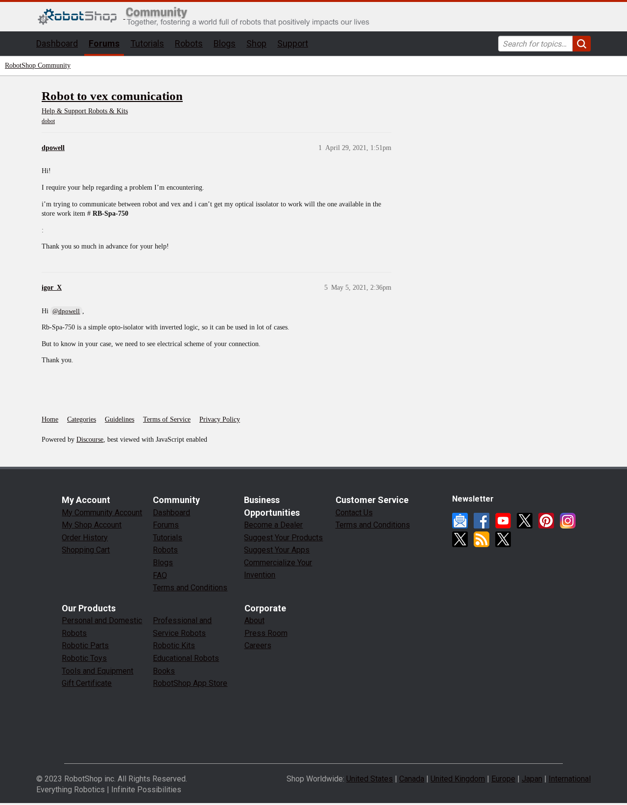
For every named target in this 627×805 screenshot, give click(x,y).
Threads (460, 539)
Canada (411, 778)
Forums (104, 43)
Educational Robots (186, 658)
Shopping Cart (86, 549)
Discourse (89, 439)
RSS (481, 539)
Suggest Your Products (283, 537)
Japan (532, 778)
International (570, 778)
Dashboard (57, 43)
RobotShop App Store (190, 683)
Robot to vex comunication (112, 95)
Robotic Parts (85, 645)
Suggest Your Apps (277, 549)
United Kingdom (458, 778)
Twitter (524, 520)
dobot (48, 121)
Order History (85, 537)
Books (164, 671)
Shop (256, 43)
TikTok (503, 539)
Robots (189, 43)
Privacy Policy (219, 419)
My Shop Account (91, 524)
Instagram (568, 520)
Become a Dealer (273, 524)
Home (50, 419)
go (582, 43)
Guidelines (119, 419)
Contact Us (354, 512)
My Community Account (102, 512)
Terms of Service (167, 419)
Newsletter (460, 520)
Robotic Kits (174, 645)
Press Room (266, 633)
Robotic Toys (84, 658)
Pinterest (546, 520)
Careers (257, 645)
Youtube (503, 520)
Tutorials (147, 43)
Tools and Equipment (97, 671)
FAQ (160, 575)
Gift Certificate (87, 683)
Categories (81, 419)
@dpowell (66, 311)
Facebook (481, 520)
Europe (503, 778)
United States (369, 778)
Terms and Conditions (190, 587)
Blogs (225, 43)
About (254, 620)
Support (292, 43)
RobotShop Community (38, 65)
